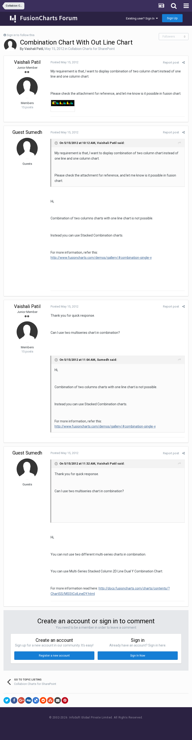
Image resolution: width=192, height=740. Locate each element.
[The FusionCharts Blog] (81, 726)
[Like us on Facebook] (91, 726)
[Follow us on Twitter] (102, 726)
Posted (64, 62)
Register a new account (54, 655)
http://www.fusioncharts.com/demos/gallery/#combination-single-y (101, 257)
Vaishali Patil (33, 49)
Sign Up (172, 18)
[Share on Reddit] (43, 700)
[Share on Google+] (21, 700)
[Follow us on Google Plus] (112, 726)
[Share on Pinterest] (65, 700)
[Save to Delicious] (36, 700)
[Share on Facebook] (14, 700)
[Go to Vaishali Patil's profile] (10, 45)
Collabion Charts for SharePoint (91, 49)
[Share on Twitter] (7, 700)
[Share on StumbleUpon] (50, 700)
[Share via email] (57, 700)
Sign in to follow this (20, 35)
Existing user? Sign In (141, 18)
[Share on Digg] (28, 700)
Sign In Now (137, 655)
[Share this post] (183, 62)
